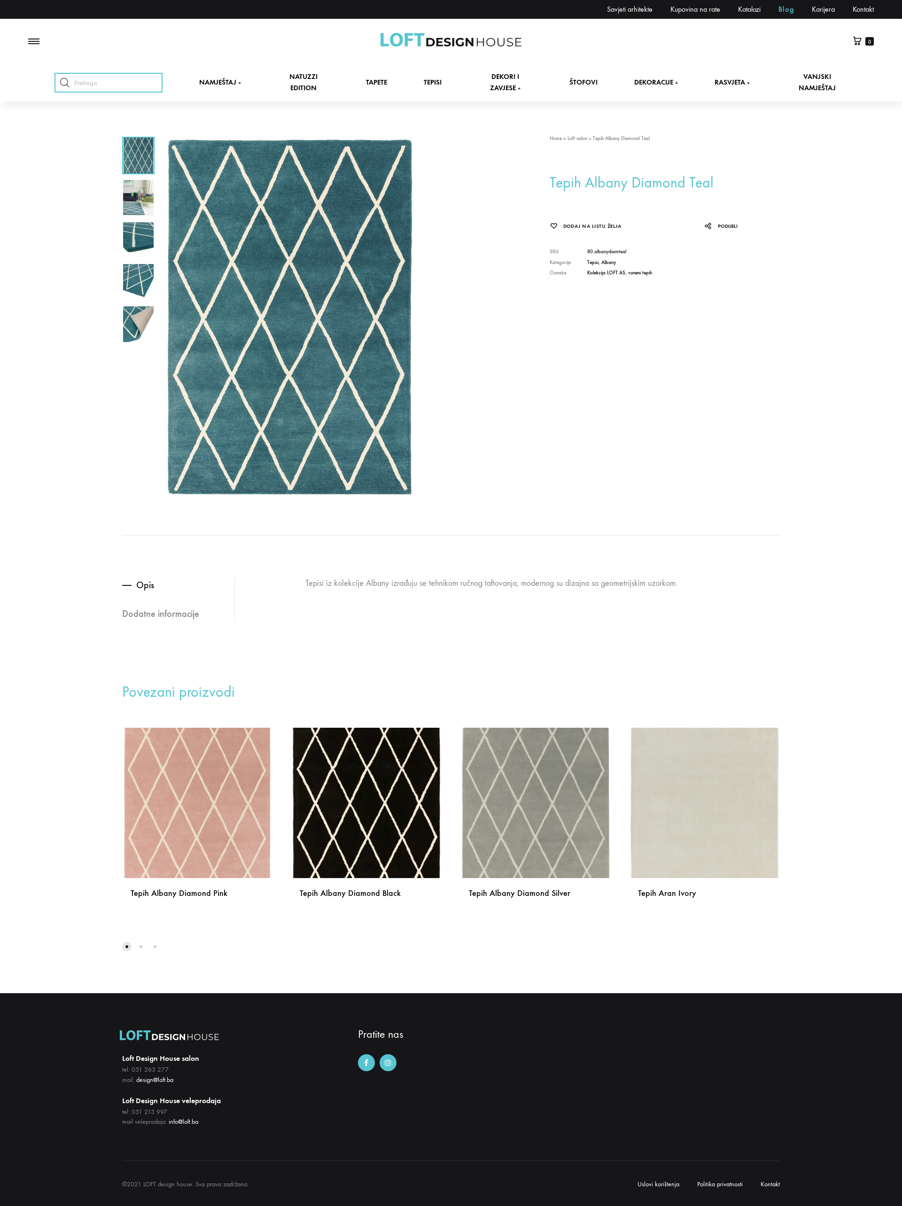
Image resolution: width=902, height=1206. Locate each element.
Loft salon (577, 138)
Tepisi (593, 262)
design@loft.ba (154, 1080)
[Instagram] (388, 1062)
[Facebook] (366, 1062)
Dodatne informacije (160, 613)
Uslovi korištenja (658, 1184)
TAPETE (376, 82)
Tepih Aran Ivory (667, 893)
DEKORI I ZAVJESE (505, 82)
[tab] (178, 585)
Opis (145, 585)
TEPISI (433, 82)
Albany (608, 262)
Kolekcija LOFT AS (606, 273)
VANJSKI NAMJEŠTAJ (817, 82)
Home (556, 138)
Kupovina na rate (695, 9)
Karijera (823, 9)
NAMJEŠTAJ (220, 82)
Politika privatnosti (720, 1184)
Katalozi (749, 9)
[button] (127, 946)
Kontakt (863, 9)
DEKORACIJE (656, 82)
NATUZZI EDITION (303, 82)
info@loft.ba (183, 1122)
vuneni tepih (640, 273)
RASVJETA (732, 82)
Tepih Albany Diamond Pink (179, 893)
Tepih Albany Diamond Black (350, 893)
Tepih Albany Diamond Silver (519, 893)
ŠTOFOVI (583, 82)
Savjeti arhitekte (630, 9)
